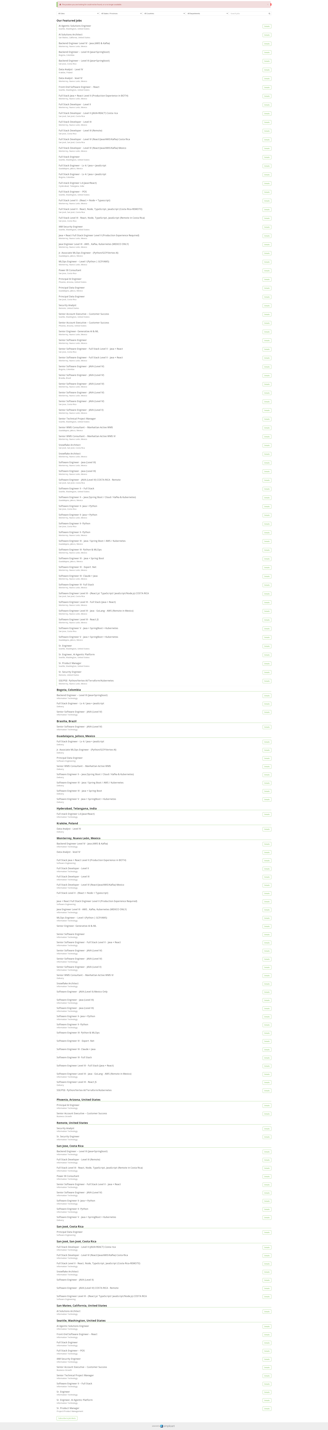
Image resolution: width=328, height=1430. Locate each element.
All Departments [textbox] (194, 13)
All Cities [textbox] (61, 13)
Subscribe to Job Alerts (67, 1418)
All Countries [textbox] (149, 13)
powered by (156, 1426)
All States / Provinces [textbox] (109, 13)
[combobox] (78, 13)
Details (267, 26)
